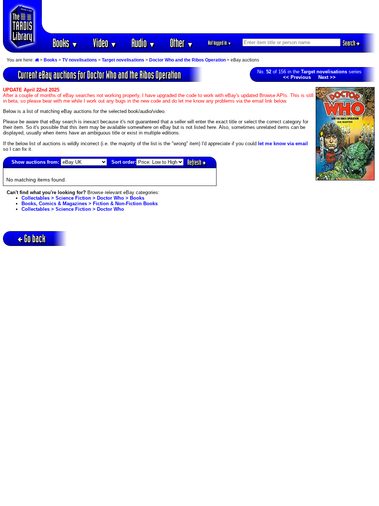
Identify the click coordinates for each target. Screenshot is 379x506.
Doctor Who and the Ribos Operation (187, 60)
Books (65, 42)
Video (105, 42)
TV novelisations (79, 60)
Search (349, 43)
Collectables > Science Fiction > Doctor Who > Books (82, 198)
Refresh (194, 162)
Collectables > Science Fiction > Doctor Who (72, 209)
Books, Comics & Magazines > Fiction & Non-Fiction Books (89, 203)
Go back (35, 238)
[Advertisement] (209, 16)
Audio (143, 42)
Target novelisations (123, 60)
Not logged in (219, 43)
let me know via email (283, 143)
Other (182, 42)
